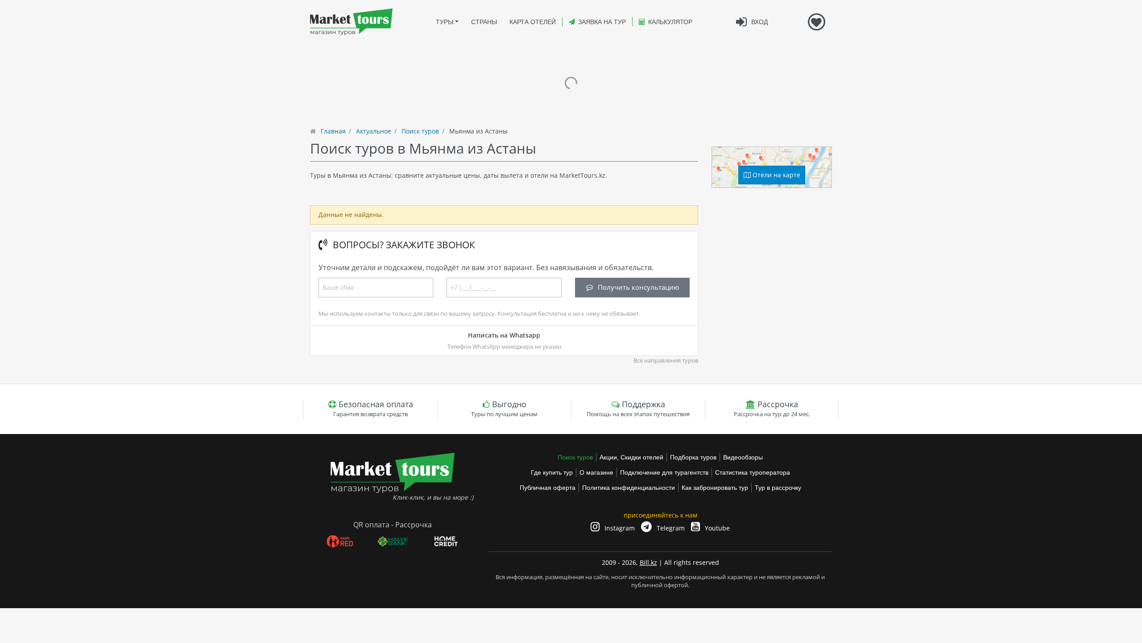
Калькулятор (670, 21)
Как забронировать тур (715, 487)
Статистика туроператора (752, 472)
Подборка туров (693, 457)
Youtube (716, 528)
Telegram (670, 528)
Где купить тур (552, 472)
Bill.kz (648, 562)
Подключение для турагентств (664, 472)
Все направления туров (665, 360)
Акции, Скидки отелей (631, 457)
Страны (484, 21)
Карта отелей (532, 21)
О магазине (596, 472)
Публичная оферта (547, 487)
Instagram (619, 528)
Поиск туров (575, 457)
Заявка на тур (602, 21)
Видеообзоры (743, 457)
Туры (444, 21)
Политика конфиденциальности (628, 487)
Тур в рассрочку (778, 487)
